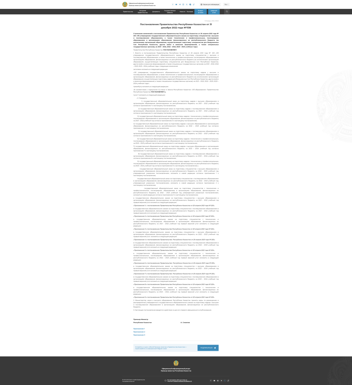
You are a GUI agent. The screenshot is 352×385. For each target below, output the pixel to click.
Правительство (128, 11)
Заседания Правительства (143, 11)
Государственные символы (170, 11)
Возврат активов (200, 11)
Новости (182, 11)
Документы (156, 11)
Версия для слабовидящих (211, 4)
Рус (226, 4)
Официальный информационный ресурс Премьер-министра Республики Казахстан (176, 370)
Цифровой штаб (214, 11)
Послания (190, 11)
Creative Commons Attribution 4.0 (182, 381)
